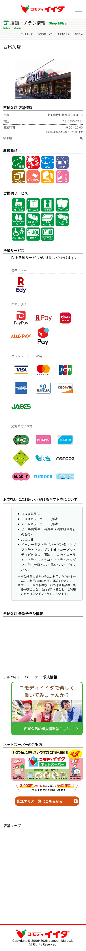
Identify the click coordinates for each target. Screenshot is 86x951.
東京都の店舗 (63, 34)
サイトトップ (27, 34)
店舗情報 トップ (45, 34)
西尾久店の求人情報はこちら (47, 728)
